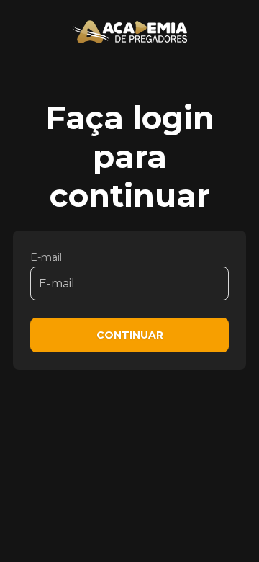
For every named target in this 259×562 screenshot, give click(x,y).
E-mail (46, 257)
